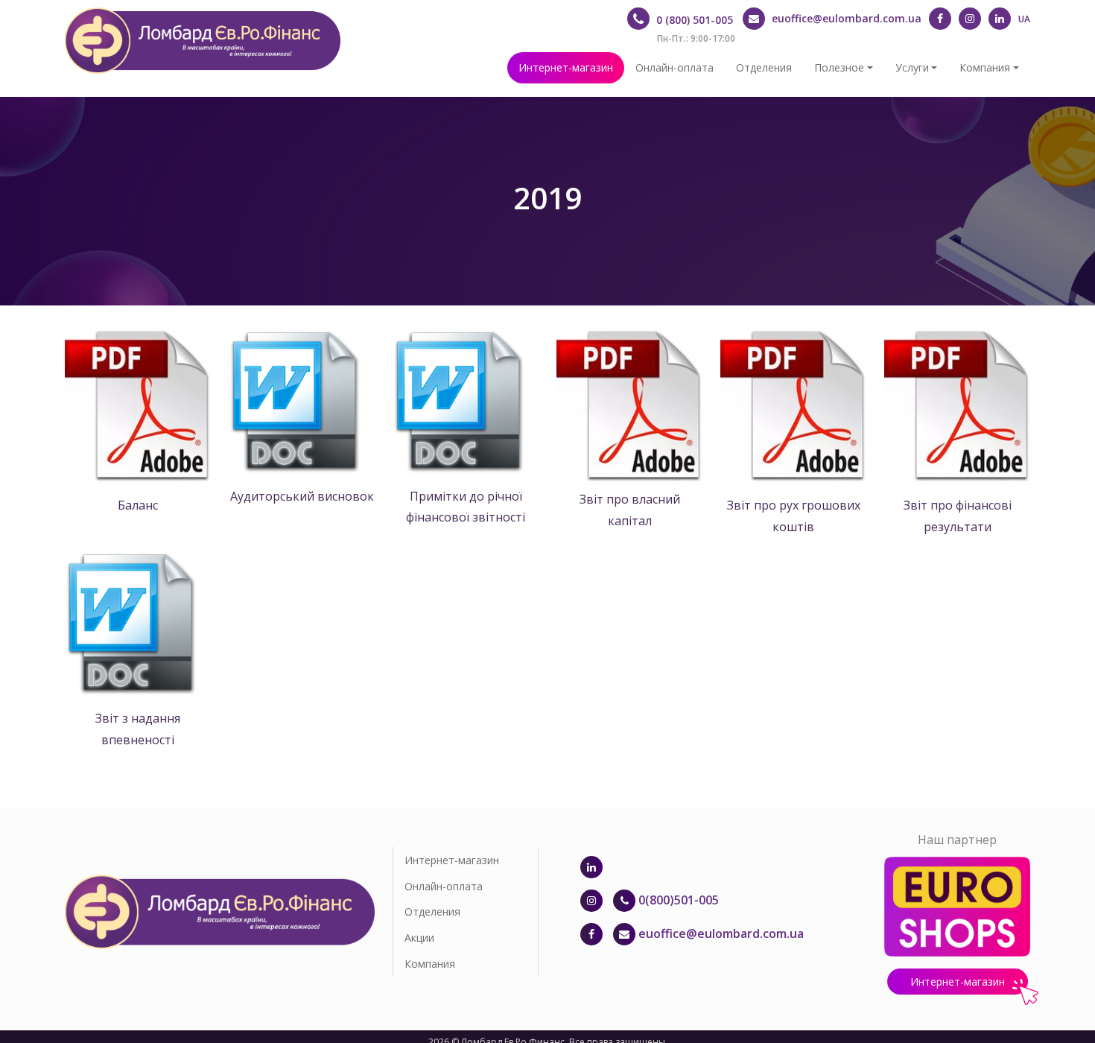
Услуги (912, 67)
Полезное (839, 67)
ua (1024, 19)
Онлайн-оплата (674, 67)
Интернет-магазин (565, 67)
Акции (419, 938)
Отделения (764, 67)
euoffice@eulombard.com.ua (721, 933)
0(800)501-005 (677, 900)
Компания (984, 67)
